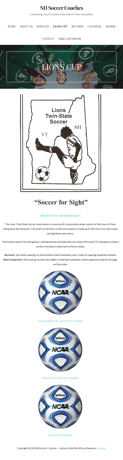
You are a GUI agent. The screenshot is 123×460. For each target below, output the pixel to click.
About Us (26, 26)
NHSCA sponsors (69, 38)
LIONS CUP (60, 26)
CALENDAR (94, 26)
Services (43, 26)
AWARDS (110, 26)
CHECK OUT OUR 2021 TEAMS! (60, 378)
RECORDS (77, 26)
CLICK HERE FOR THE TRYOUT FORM (60, 321)
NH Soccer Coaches (61, 7)
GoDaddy (101, 448)
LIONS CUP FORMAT (60, 435)
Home (12, 26)
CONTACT (48, 38)
